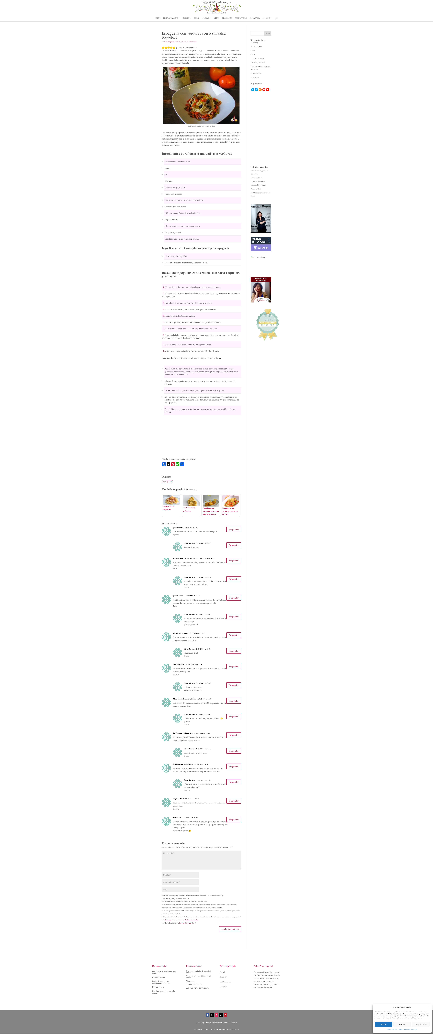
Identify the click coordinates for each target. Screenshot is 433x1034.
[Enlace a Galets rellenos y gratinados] (191, 504)
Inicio (158, 18)
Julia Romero (178, 595)
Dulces (186, 18)
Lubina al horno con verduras (197, 988)
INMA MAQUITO (180, 633)
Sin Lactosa (255, 18)
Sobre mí (266, 18)
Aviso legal (414, 1030)
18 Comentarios (192, 42)
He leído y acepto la (180, 923)
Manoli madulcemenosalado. (184, 698)
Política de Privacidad (404, 1030)
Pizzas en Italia (256, 189)
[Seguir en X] (212, 1015)
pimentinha (177, 527)
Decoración (227, 18)
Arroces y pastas (180, 42)
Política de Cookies (230, 1022)
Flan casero (191, 981)
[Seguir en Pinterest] (225, 1015)
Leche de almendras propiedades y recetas (161, 982)
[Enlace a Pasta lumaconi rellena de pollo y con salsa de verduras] (211, 505)
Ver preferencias (421, 1024)
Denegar (402, 1024)
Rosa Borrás (189, 543)
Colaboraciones (225, 982)
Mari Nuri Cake (179, 664)
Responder (234, 529)
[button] (428, 1007)
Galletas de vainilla (193, 985)
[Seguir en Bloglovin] (221, 1015)
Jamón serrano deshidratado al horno (198, 977)
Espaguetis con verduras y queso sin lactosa (230, 511)
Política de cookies (392, 1030)
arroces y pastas (167, 482)
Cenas (196, 18)
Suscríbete (223, 987)
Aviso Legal (200, 1022)
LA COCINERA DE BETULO (185, 558)
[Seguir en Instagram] (216, 1015)
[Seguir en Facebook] (207, 1015)
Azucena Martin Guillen (182, 764)
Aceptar (383, 1024)
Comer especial (169, 42)
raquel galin (177, 798)
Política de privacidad (191, 920)
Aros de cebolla (256, 178)
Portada (222, 972)
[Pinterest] (267, 89)
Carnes (253, 50)
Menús (216, 18)
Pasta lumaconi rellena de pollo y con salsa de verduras (211, 511)
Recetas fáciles (256, 73)
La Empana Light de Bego (183, 733)
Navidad (205, 18)
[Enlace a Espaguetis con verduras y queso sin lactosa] (230, 505)
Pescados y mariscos (258, 62)
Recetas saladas (170, 18)
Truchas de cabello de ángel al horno (198, 972)
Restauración (241, 18)
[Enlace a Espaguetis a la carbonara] (171, 503)
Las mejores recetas (257, 58)
